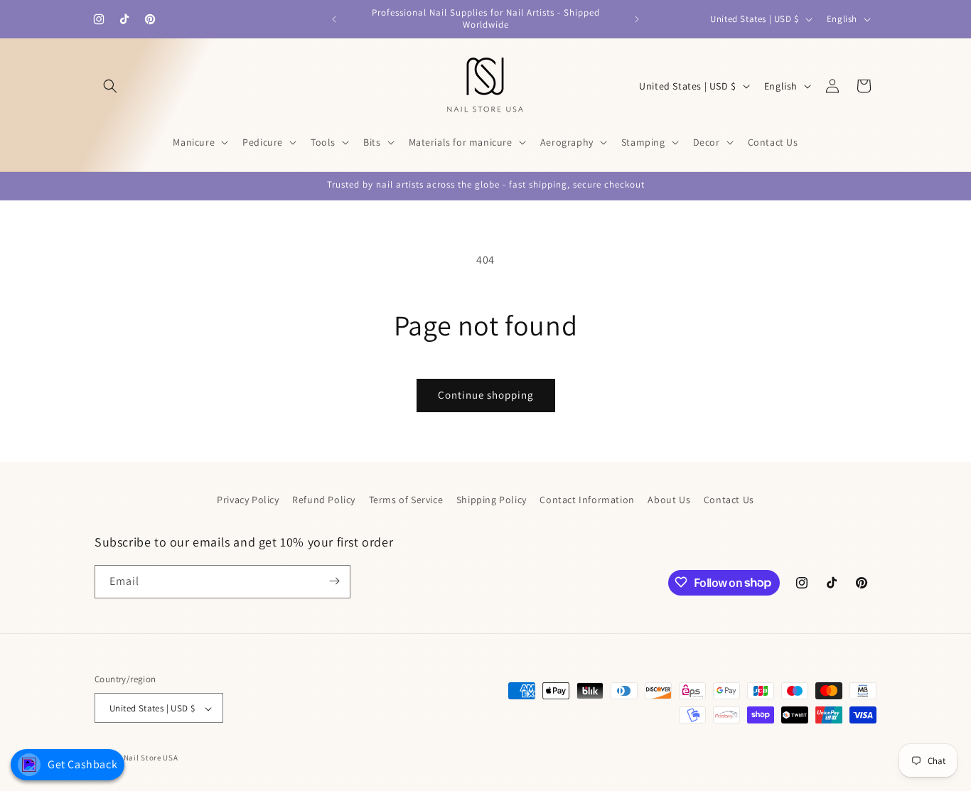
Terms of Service (406, 499)
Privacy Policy (248, 499)
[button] (110, 86)
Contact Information (587, 499)
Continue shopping (486, 395)
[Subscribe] (334, 581)
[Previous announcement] (334, 19)
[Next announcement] (637, 19)
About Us (669, 499)
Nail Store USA (151, 758)
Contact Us (729, 499)
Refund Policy (323, 499)
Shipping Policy (491, 499)
